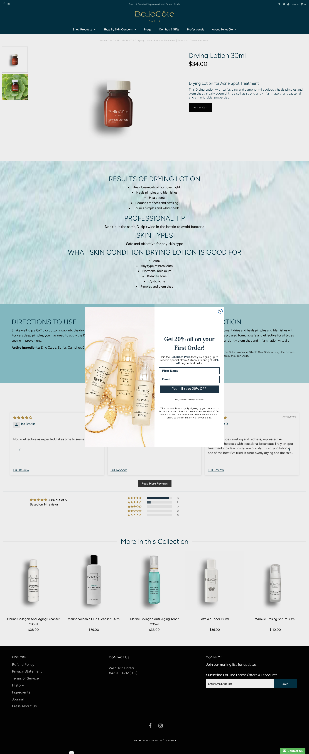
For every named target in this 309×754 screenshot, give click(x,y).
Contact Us (294, 750)
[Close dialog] (220, 311)
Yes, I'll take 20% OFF (189, 389)
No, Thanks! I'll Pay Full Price (189, 400)
